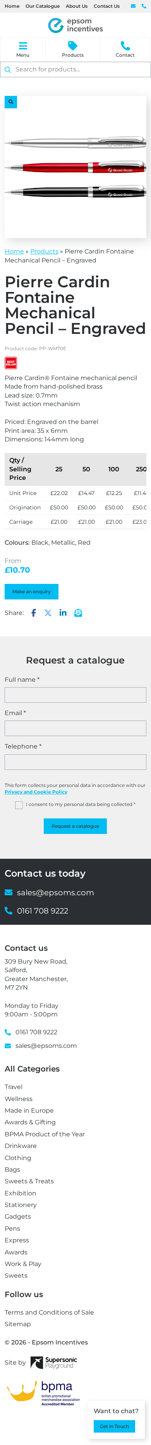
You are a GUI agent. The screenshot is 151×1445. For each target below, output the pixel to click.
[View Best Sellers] (11, 363)
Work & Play (23, 1264)
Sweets (16, 1275)
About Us (77, 6)
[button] (11, 102)
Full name (22, 679)
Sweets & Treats (29, 1181)
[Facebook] (33, 613)
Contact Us (107, 6)
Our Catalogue (43, 6)
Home (12, 6)
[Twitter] (48, 613)
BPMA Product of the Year (45, 1134)
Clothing (18, 1158)
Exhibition (20, 1193)
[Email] (78, 613)
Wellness (19, 1099)
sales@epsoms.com (133, 6)
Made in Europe (29, 1110)
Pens (12, 1228)
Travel (13, 1087)
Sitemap (18, 1324)
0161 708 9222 (144, 6)
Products (73, 55)
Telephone (23, 746)
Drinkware (21, 1146)
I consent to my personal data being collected (81, 804)
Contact (125, 55)
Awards (16, 1252)
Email (15, 713)
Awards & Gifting (30, 1122)
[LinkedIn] (63, 613)
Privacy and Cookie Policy (36, 792)
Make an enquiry (31, 591)
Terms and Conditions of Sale (49, 1312)
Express (17, 1240)
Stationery (21, 1205)
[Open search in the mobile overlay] (75, 69)
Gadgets (18, 1216)
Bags (12, 1169)
